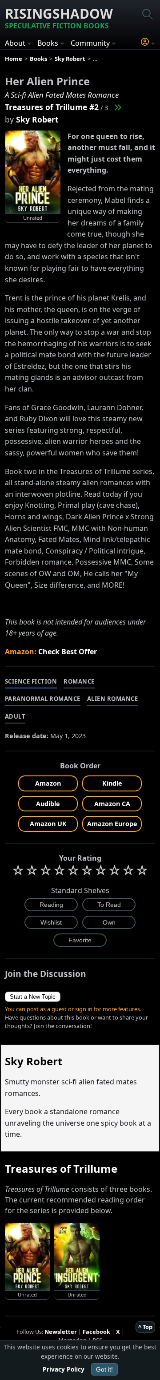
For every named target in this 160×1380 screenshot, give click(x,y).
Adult (15, 716)
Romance (79, 681)
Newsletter (60, 1332)
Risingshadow (59, 17)
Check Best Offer (67, 651)
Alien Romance (112, 699)
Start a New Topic (33, 996)
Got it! (104, 1369)
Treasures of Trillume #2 (52, 107)
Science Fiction (31, 681)
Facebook (96, 1332)
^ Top (145, 1327)
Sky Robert (37, 119)
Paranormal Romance (42, 699)
